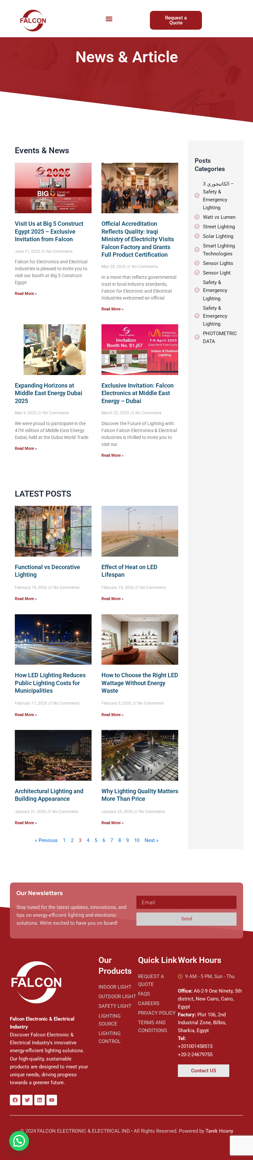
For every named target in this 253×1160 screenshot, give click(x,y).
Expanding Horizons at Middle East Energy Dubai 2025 (48, 393)
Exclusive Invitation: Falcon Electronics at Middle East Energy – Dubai (137, 393)
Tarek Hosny (219, 1131)
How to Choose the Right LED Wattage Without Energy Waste (139, 683)
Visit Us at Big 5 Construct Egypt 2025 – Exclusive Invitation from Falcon (49, 231)
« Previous (46, 840)
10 (136, 840)
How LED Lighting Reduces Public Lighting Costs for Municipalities (50, 683)
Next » (151, 840)
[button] (109, 18)
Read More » (26, 293)
